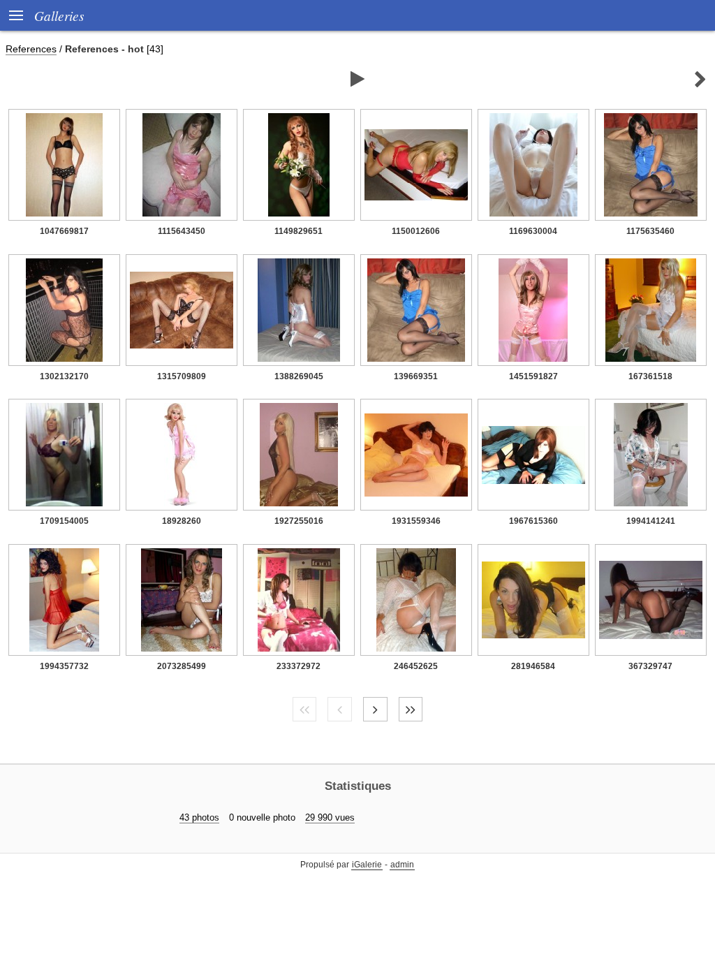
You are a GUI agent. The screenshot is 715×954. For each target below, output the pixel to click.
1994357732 (64, 666)
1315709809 (181, 376)
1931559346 (416, 521)
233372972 (298, 666)
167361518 (650, 376)
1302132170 (64, 376)
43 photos (199, 817)
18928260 (181, 521)
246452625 (416, 666)
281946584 (533, 666)
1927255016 (298, 521)
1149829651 (298, 231)
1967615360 (533, 521)
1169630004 (533, 231)
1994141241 (650, 521)
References (31, 48)
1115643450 (181, 231)
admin (402, 864)
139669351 (416, 376)
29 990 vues (330, 817)
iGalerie (367, 864)
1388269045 (298, 376)
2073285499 (181, 666)
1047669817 (64, 231)
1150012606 (416, 231)
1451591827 (533, 376)
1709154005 (64, 521)
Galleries (59, 15)
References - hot (104, 48)
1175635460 (650, 231)
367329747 (650, 666)
